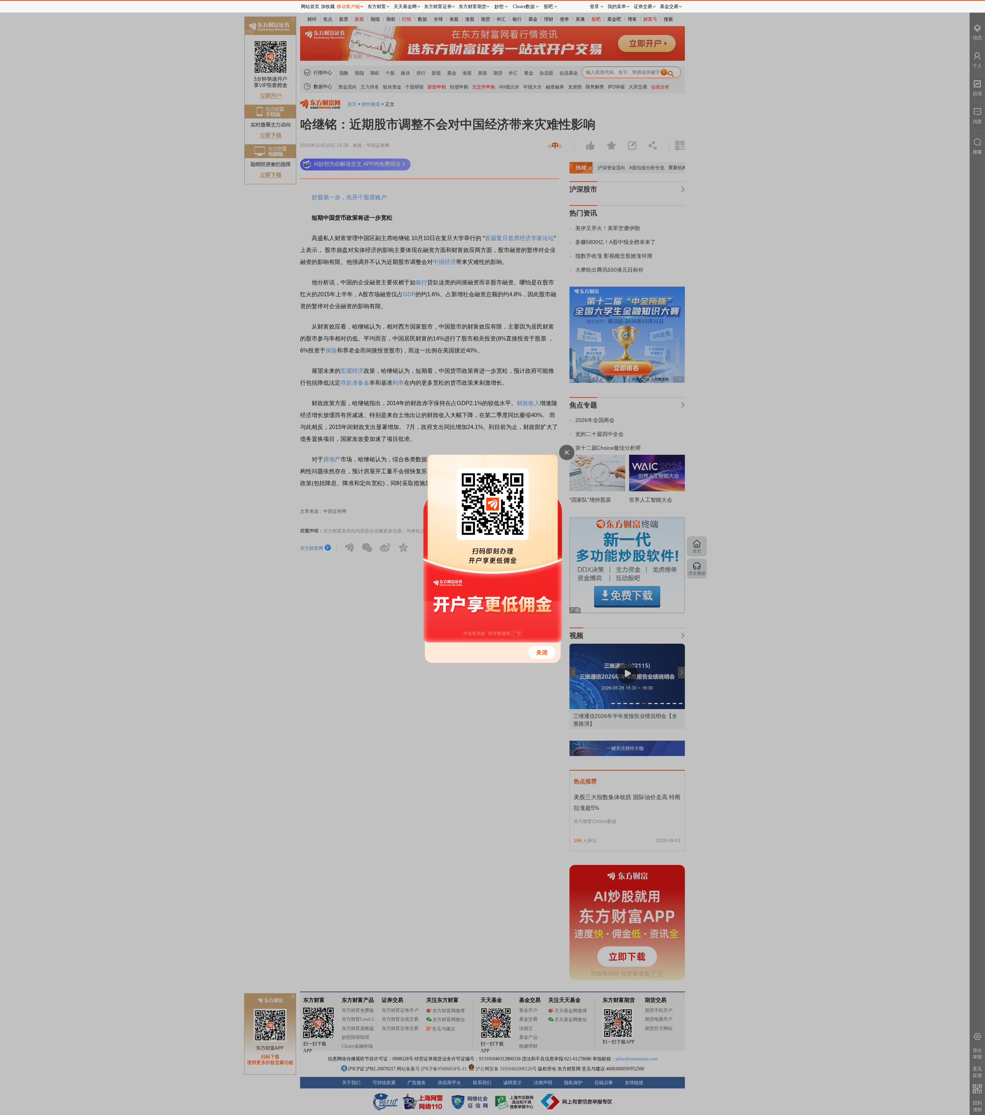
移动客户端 (348, 6)
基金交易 (669, 6)
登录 (594, 6)
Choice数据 (524, 6)
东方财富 (376, 6)
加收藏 (328, 6)
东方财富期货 (472, 6)
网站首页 (310, 6)
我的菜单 (617, 6)
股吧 (548, 6)
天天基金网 (405, 6)
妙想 (499, 6)
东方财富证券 (438, 6)
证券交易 (643, 6)
